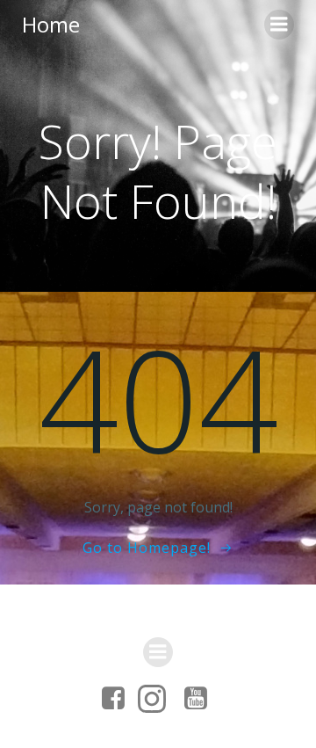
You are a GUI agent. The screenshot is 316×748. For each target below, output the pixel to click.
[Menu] (279, 25)
